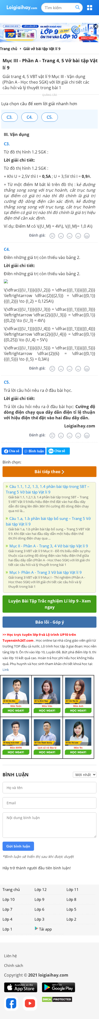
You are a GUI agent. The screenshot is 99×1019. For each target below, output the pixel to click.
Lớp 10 (9, 899)
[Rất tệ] (52, 236)
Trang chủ (11, 889)
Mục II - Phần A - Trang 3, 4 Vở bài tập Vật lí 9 (48, 545)
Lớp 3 (39, 919)
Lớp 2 (71, 919)
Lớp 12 (41, 889)
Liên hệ (10, 955)
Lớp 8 (71, 899)
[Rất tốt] (87, 236)
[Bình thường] (69, 236)
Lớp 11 (73, 889)
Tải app (45, 929)
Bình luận (36, 451)
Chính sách (13, 965)
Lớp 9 (39, 899)
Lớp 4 (7, 919)
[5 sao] (50, 461)
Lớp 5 (71, 909)
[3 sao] (38, 461)
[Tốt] (78, 236)
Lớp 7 (7, 909)
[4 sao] (44, 461)
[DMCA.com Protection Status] (57, 1003)
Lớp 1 (7, 929)
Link (6, 669)
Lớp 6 (39, 909)
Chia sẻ (13, 451)
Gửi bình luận (18, 846)
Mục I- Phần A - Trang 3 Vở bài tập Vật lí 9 (45, 572)
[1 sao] (25, 461)
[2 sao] (31, 461)
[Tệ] (61, 236)
